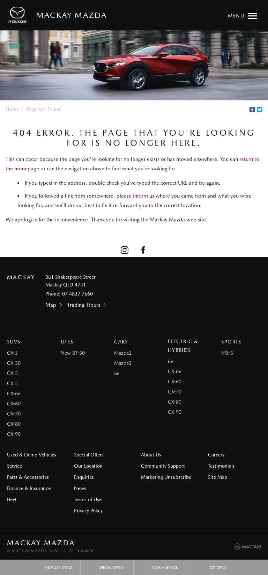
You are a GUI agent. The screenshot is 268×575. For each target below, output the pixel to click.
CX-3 (12, 353)
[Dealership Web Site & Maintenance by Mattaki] (247, 547)
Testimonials (221, 466)
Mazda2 (123, 353)
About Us (151, 454)
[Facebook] (252, 109)
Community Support (163, 466)
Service (14, 466)
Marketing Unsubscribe (166, 477)
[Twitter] (259, 109)
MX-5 (227, 353)
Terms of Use (88, 499)
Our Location (88, 466)
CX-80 (14, 424)
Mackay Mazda (71, 15)
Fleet (12, 499)
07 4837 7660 (77, 294)
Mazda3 (123, 363)
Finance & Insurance (29, 488)
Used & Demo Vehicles (31, 454)
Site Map (217, 477)
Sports (231, 342)
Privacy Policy (88, 510)
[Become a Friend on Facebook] (143, 249)
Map (50, 305)
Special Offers (89, 454)
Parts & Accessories (28, 477)
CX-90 (14, 434)
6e (116, 373)
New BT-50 (73, 353)
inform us (143, 196)
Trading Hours (83, 305)
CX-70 (14, 414)
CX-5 (12, 373)
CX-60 (14, 403)
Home (12, 109)
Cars (121, 342)
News (80, 488)
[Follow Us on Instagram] (124, 249)
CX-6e (13, 393)
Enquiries (84, 477)
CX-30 (14, 363)
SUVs (14, 342)
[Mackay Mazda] (19, 15)
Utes (67, 342)
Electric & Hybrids (183, 346)
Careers (216, 454)
